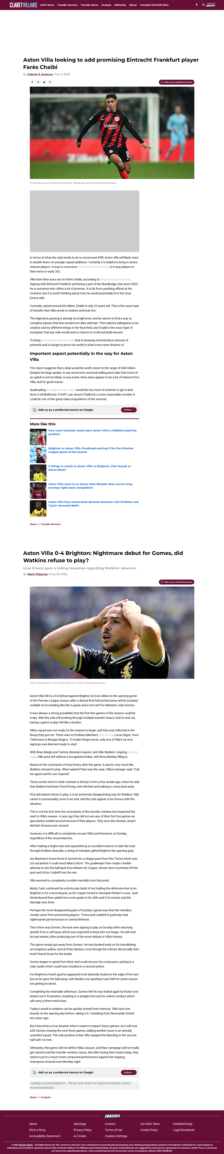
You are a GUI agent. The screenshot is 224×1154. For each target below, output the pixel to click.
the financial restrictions (93, 267)
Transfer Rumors (67, 4)
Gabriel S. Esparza (40, 74)
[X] (203, 4)
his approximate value (60, 390)
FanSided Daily (182, 1124)
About (133, 4)
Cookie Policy (149, 1130)
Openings (80, 1124)
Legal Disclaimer (184, 1130)
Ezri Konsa (106, 735)
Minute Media (26, 1145)
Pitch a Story (37, 1130)
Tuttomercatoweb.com (115, 279)
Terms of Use (114, 1130)
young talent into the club (57, 340)
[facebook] (196, 4)
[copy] (50, 82)
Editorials (120, 4)
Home (33, 524)
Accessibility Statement (44, 1136)
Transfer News (89, 4)
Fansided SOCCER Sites (154, 4)
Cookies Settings (116, 1136)
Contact (110, 1124)
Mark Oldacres (38, 574)
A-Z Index (80, 1136)
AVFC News (47, 4)
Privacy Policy (83, 1130)
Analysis (106, 4)
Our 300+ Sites (150, 1124)
